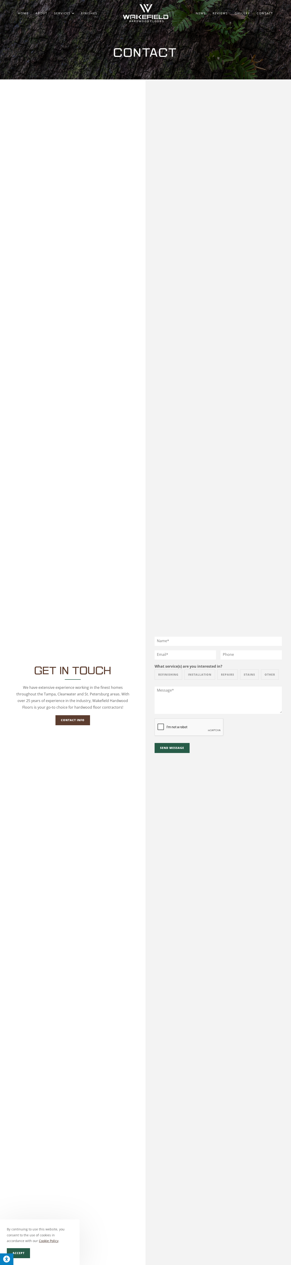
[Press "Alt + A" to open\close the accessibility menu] (6, 1259)
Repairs (227, 675)
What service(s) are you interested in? (188, 666)
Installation (199, 675)
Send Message (172, 748)
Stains (249, 675)
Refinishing (168, 675)
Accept (19, 1253)
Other (270, 675)
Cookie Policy (48, 1241)
